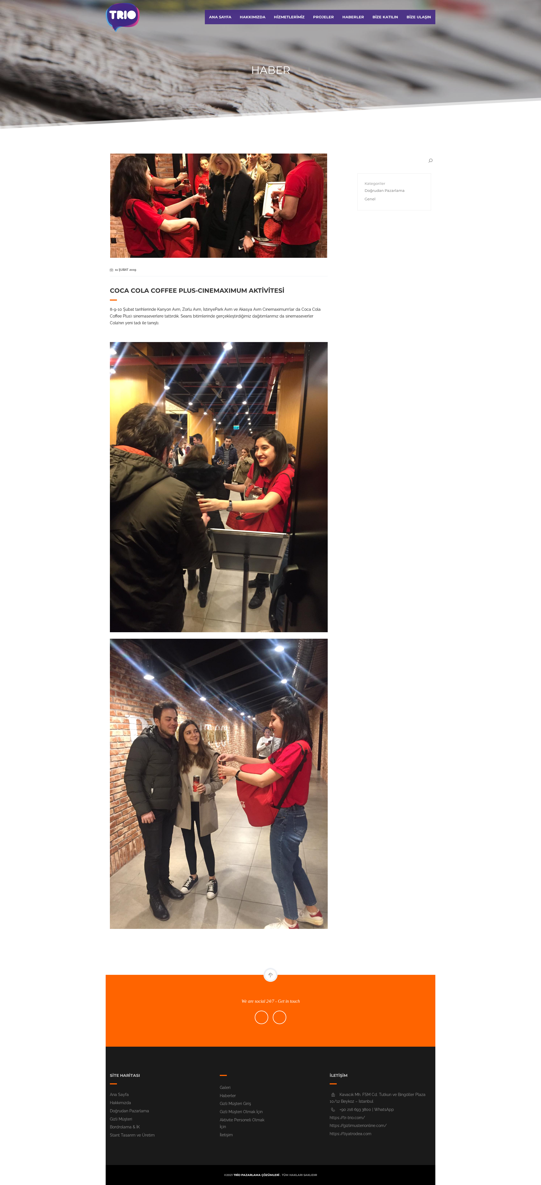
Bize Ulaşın (419, 17)
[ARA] (430, 160)
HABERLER (353, 17)
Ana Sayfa (220, 17)
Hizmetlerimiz (289, 17)
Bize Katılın (385, 17)
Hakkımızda (252, 17)
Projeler (323, 17)
